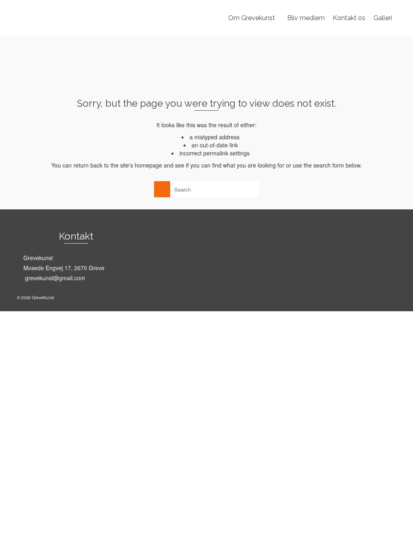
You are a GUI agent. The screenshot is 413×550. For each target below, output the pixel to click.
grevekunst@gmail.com (54, 278)
